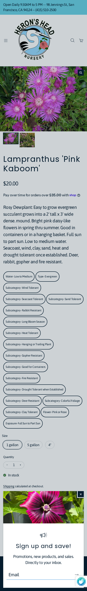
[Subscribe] (77, 575)
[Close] (81, 494)
